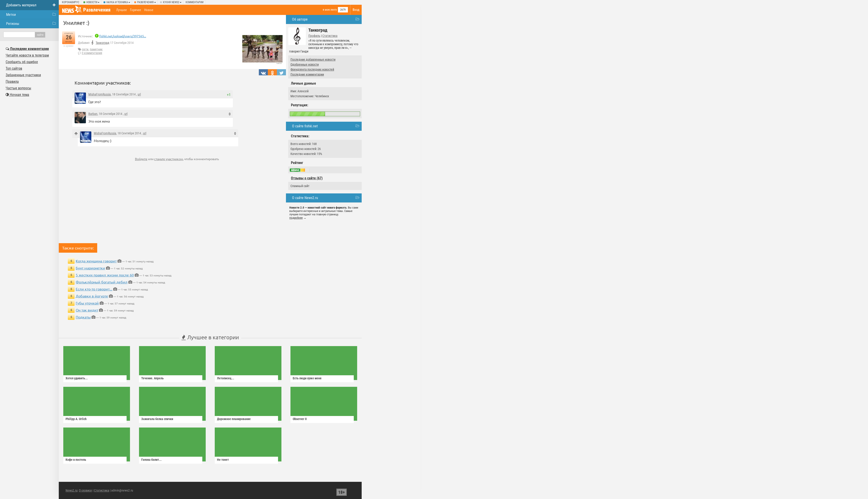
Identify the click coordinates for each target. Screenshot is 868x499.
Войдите (141, 159)
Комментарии (194, 2)
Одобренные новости (304, 64)
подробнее (296, 217)
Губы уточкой (87, 303)
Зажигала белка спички (157, 419)
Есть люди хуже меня (307, 378)
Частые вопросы (18, 88)
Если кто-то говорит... (94, 289)
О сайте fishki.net (305, 126)
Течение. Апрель (152, 378)
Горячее (135, 10)
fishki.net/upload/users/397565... (122, 36)
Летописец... (225, 378)
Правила (12, 81)
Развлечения (145, 2)
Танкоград (102, 43)
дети (85, 49)
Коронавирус (70, 2)
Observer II (300, 419)
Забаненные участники (23, 75)
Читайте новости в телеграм (27, 55)
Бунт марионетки (90, 268)
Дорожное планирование (234, 419)
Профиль (314, 36)
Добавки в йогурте (92, 296)
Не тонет (223, 459)
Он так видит (87, 310)
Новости (91, 2)
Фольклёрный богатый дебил (101, 282)
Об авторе (300, 19)
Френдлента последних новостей (312, 69)
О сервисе (85, 490)
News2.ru (72, 490)
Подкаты (83, 317)
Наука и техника (117, 2)
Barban (92, 114)
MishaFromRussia (99, 94)
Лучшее (121, 10)
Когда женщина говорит (96, 261)
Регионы (12, 23)
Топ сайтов (14, 68)
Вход (356, 10)
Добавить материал (21, 5)
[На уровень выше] (76, 133)
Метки (11, 14)
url (139, 94)
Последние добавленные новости (312, 59)
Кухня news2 (171, 2)
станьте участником (168, 159)
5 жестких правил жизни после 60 (105, 275)
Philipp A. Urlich (76, 419)
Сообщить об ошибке (22, 62)
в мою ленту (330, 9)
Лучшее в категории (212, 337)
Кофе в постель (76, 459)
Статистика (329, 36)
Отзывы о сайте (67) (307, 178)
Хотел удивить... (77, 378)
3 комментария (92, 53)
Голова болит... (151, 459)
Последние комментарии (307, 74)
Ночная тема (19, 95)
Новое (148, 10)
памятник (96, 49)
